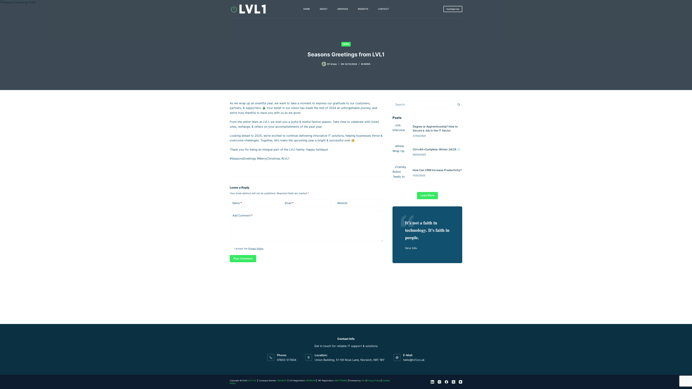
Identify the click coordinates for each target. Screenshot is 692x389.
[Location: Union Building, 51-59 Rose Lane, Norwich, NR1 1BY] (308, 357)
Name (237, 203)
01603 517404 (286, 360)
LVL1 (363, 380)
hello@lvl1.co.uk (414, 360)
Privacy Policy (255, 248)
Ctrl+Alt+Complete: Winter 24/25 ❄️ (436, 149)
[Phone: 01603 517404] (270, 357)
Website (342, 203)
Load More (427, 195)
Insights (363, 9)
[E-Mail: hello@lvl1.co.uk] (397, 357)
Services (342, 9)
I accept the (248, 248)
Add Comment (242, 215)
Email (289, 203)
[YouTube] (460, 382)
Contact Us (453, 9)
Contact (383, 9)
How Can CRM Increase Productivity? (437, 170)
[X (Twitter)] (453, 382)
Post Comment (243, 258)
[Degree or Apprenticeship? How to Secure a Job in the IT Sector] (400, 131)
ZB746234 (311, 380)
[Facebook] (446, 382)
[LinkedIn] (432, 382)
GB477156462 (341, 380)
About (323, 9)
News (346, 44)
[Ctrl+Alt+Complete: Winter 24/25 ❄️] (400, 152)
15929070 (282, 380)
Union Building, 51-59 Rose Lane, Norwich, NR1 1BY (350, 360)
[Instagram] (439, 382)
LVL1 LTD (252, 380)
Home (306, 9)
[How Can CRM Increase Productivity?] (400, 173)
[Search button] (458, 104)
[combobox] (424, 104)
